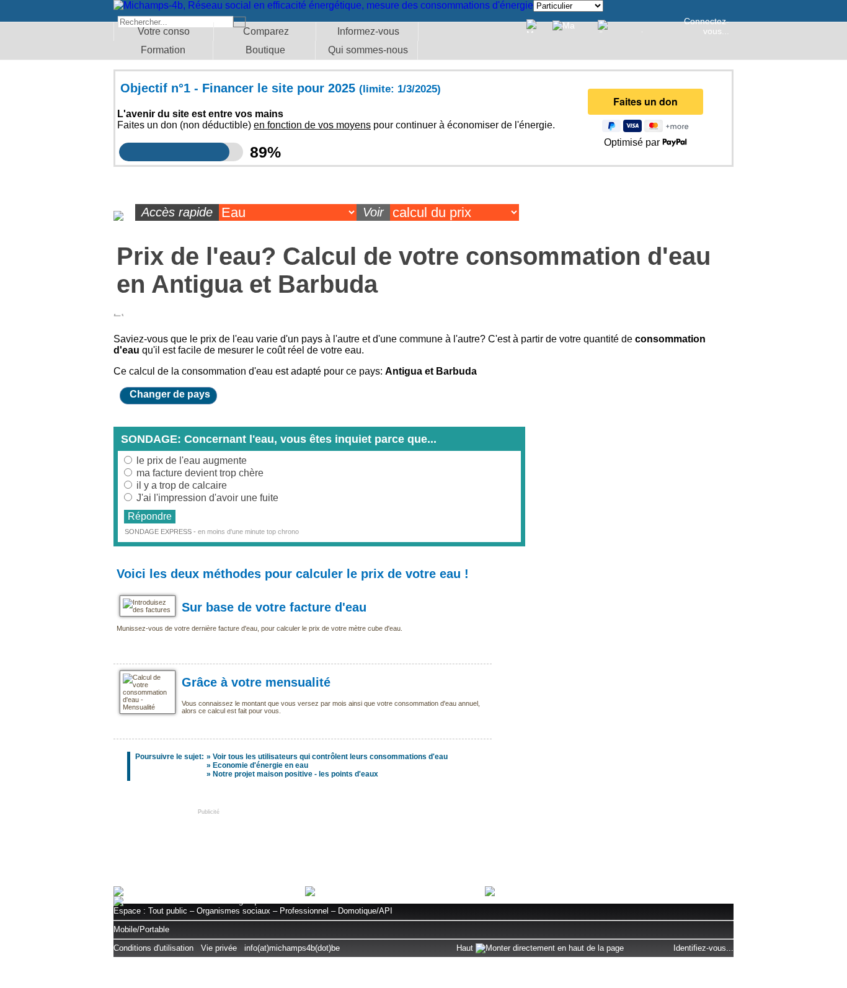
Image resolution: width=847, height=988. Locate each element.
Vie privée (219, 948)
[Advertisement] (423, 843)
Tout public (167, 910)
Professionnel (304, 910)
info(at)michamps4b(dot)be (292, 948)
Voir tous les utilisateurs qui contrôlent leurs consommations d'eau (330, 756)
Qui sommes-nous (368, 50)
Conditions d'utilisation (153, 948)
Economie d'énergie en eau (260, 765)
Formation (163, 50)
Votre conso (164, 31)
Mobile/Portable (141, 929)
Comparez (266, 31)
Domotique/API (365, 910)
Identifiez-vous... (703, 948)
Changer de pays (170, 394)
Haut (466, 948)
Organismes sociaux (233, 910)
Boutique (265, 50)
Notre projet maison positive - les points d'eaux (295, 774)
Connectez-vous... (706, 26)
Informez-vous (368, 31)
